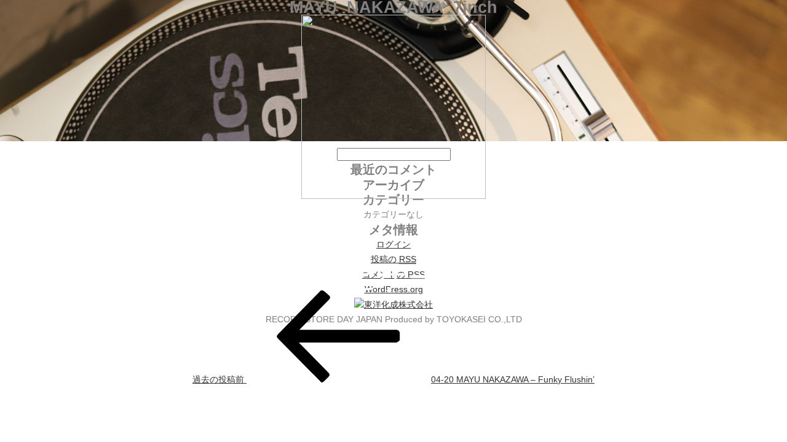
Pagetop (755, 410)
